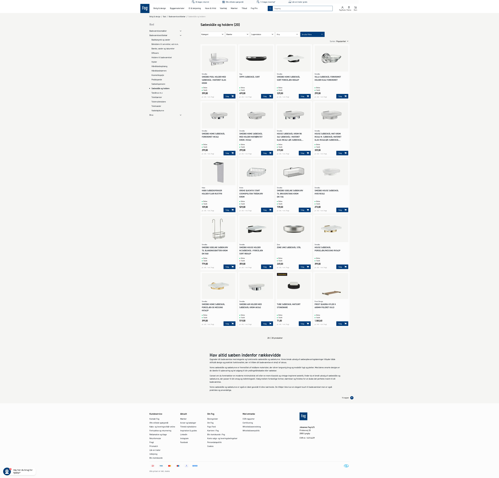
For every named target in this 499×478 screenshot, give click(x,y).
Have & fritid (210, 8)
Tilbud (244, 8)
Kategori (204, 34)
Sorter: (333, 41)
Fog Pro (254, 8)
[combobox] (303, 8)
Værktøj (223, 8)
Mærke (229, 34)
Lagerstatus (256, 34)
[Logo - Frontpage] (144, 8)
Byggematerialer (177, 8)
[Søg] (270, 8)
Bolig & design (159, 8)
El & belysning (195, 8)
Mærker (234, 8)
